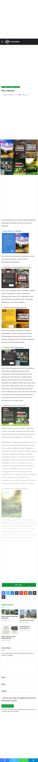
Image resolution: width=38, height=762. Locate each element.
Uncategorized (16, 87)
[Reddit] (25, 593)
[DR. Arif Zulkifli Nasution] (12, 42)
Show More (18, 585)
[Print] (3, 597)
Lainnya (3, 87)
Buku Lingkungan (19, 579)
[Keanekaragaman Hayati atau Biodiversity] (9, 612)
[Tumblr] (17, 593)
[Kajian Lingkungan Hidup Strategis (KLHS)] (9, 630)
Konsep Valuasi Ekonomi (27, 620)
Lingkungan (9, 87)
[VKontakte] (30, 593)
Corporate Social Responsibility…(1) (25, 627)
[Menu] (2, 42)
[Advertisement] (19, 19)
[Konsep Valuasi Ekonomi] (28, 614)
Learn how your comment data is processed (18, 710)
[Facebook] (3, 593)
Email (3, 684)
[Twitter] (8, 593)
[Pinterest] (21, 593)
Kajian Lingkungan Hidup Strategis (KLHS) (8, 637)
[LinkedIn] (12, 593)
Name (3, 677)
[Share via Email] (34, 593)
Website (4, 691)
